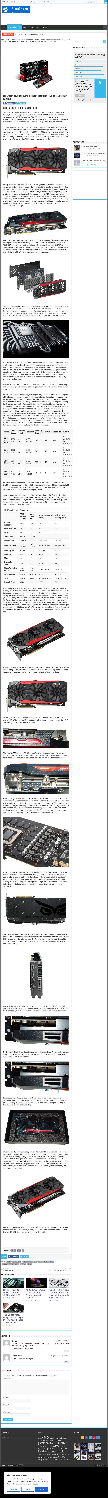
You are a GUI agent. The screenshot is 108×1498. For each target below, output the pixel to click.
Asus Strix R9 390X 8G (30, 1261)
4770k (40, 1438)
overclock (58, 1451)
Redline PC (6, 1437)
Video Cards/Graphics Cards (46, 40)
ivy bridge (63, 1446)
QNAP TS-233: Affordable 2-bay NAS (93, 162)
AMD (60, 40)
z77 (59, 1459)
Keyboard (41, 1449)
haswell (47, 1446)
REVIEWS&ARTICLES (14, 27)
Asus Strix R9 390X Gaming (10, 1264)
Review (60, 1454)
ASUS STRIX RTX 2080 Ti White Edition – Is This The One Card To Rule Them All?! (59, 1294)
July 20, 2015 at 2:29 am (61, 1341)
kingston (48, 1448)
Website (6, 1412)
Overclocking (42, 1454)
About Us (22, 2)
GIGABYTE (62, 1443)
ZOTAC (65, 1460)
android (51, 1438)
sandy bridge (42, 1457)
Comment (7, 1378)
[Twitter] (89, 2)
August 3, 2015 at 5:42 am (60, 1355)
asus (8, 1261)
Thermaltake (46, 1459)
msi (62, 1448)
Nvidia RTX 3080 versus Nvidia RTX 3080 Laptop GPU (12, 1292)
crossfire (57, 1440)
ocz (51, 1452)
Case (65, 1438)
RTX (68, 1454)
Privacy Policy (31, 2)
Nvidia (42, 1451)
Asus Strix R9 (17, 1261)
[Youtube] (91, 2)
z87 (62, 1459)
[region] (27, 1483)
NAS (66, 1449)
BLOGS (31, 27)
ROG (64, 1454)
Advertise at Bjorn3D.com (44, 2)
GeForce (51, 1443)
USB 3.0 (53, 1459)
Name (6, 1398)
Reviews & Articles (16, 40)
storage (40, 1459)
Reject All (27, 1489)
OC (47, 1451)
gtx (42, 1446)
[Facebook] (87, 2)
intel (57, 1446)
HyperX (52, 1446)
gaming (42, 1443)
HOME (4, 27)
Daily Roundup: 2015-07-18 (14, 1269)
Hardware (29, 40)
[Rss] (85, 2)
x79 (57, 1459)
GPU (39, 1446)
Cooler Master (43, 1440)
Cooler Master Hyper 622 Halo (93, 153)
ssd (64, 1457)
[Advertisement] (67, 18)
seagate (55, 1457)
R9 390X (23, 1264)
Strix (29, 1264)
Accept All (41, 1489)
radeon (49, 1454)
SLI (59, 1457)
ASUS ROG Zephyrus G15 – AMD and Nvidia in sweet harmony (35, 1294)
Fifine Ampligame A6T (89, 146)
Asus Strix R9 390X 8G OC (46, 1261)
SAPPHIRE (50, 1457)
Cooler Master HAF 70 (22, 34)
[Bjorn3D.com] (16, 9)
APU (55, 1438)
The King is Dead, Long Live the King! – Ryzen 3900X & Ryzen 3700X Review (13, 1319)
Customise (13, 1489)
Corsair (51, 1440)
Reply (66, 1351)
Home (5, 40)
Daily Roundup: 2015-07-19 (58, 1269)
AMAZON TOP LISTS (42, 27)
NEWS (25, 27)
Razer (54, 1454)
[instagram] (93, 2)
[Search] (105, 1)
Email (6, 1405)
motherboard (56, 1449)
